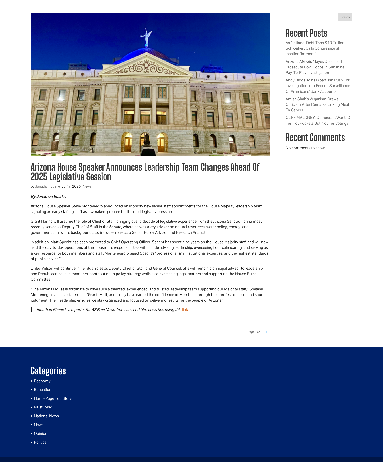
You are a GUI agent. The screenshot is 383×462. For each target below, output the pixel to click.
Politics (40, 442)
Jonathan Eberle (47, 186)
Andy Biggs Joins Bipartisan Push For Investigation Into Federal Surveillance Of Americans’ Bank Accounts (318, 85)
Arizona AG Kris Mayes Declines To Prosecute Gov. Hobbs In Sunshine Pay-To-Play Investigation (315, 67)
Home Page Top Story (53, 398)
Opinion (40, 433)
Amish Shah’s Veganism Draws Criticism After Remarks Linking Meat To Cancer (317, 104)
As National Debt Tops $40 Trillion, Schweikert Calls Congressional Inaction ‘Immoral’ (315, 48)
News (87, 186)
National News (46, 415)
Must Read (43, 407)
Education (42, 389)
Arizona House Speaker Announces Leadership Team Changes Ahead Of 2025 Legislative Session (145, 171)
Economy (42, 380)
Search (345, 17)
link (185, 309)
